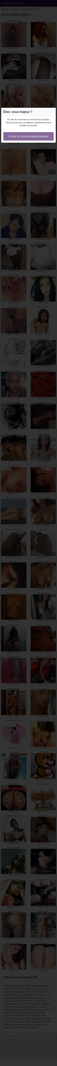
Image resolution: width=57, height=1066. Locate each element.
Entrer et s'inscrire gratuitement (28, 136)
